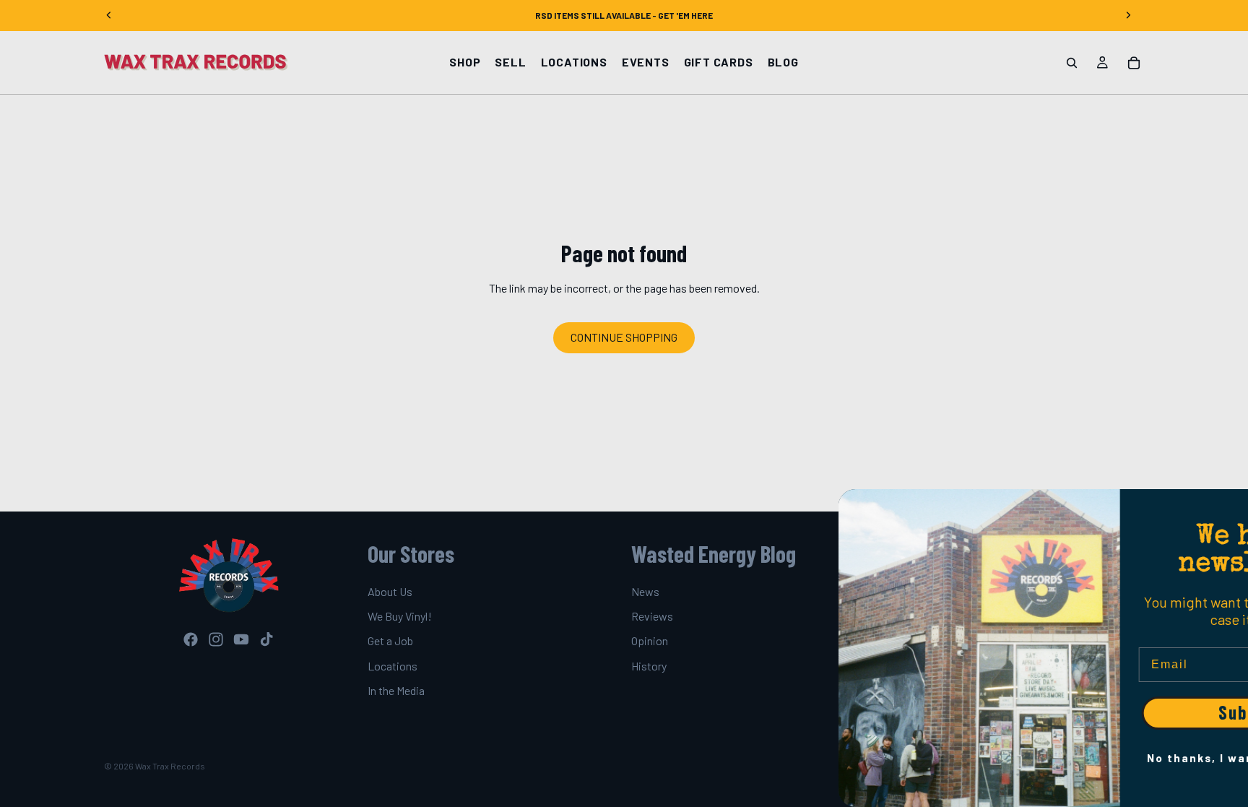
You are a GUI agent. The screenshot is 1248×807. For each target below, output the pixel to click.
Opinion (649, 641)
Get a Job (390, 641)
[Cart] (1134, 63)
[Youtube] (241, 639)
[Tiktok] (266, 639)
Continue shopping (624, 337)
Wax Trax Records (170, 766)
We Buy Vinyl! (400, 616)
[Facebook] (190, 639)
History (649, 666)
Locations (392, 666)
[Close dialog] (1230, 507)
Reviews (652, 616)
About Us (390, 591)
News (645, 591)
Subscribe (1107, 713)
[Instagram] (216, 639)
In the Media (396, 690)
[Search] (1072, 63)
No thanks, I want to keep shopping (1107, 757)
